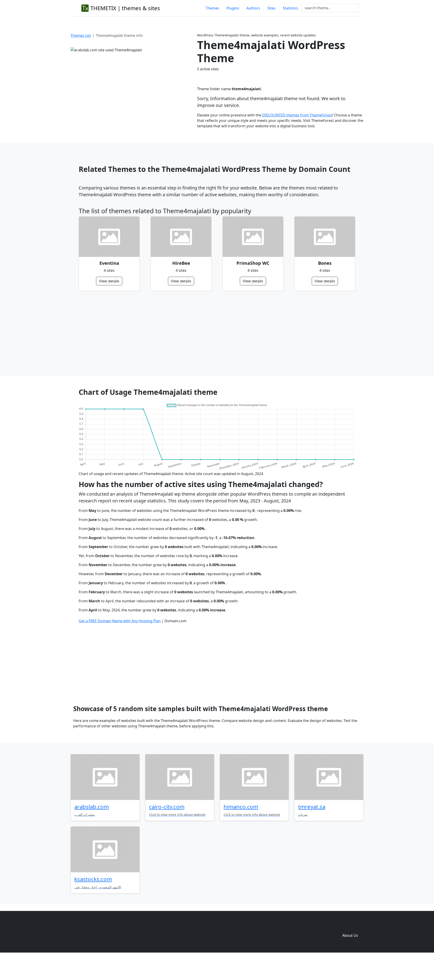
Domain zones (349, 926)
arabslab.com (91, 806)
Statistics (290, 8)
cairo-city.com (166, 806)
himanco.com (241, 806)
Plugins (232, 8)
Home (283, 926)
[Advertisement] (214, 333)
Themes (212, 8)
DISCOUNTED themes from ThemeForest (297, 115)
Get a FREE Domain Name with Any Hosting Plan (120, 620)
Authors (253, 8)
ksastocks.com (93, 879)
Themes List (81, 35)
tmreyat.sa (311, 806)
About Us (350, 935)
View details (109, 281)
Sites (271, 8)
